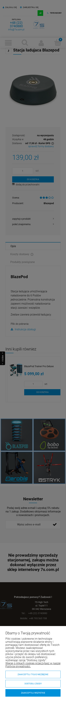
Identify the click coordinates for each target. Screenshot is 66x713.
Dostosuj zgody (33, 683)
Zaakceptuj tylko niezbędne (33, 674)
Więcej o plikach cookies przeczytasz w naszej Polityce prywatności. (33, 665)
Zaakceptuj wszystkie (33, 693)
